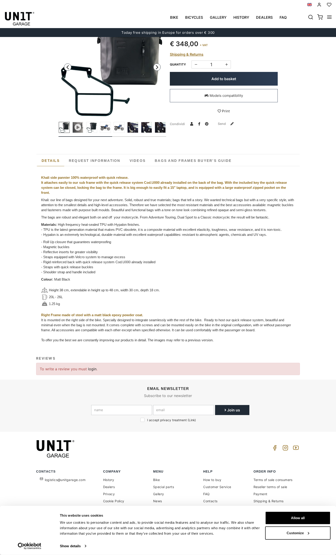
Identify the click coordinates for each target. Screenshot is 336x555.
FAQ (206, 494)
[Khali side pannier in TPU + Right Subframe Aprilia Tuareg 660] (112, 63)
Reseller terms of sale (270, 487)
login (92, 369)
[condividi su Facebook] (199, 123)
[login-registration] (319, 4)
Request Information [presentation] (94, 161)
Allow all (298, 518)
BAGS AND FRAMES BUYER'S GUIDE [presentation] (193, 161)
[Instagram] (284, 449)
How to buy (212, 480)
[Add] (196, 64)
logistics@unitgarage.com (65, 480)
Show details (70, 546)
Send (222, 124)
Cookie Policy (113, 501)
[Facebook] (274, 449)
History (241, 17)
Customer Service (217, 487)
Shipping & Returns (186, 54)
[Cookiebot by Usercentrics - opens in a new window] (30, 546)
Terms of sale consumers (273, 480)
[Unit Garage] (56, 449)
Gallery (218, 17)
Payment (260, 494)
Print (225, 111)
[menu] (329, 17)
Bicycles (194, 17)
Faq (283, 17)
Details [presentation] (51, 161)
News (157, 501)
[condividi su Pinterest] (206, 123)
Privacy (109, 494)
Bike (174, 17)
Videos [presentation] (138, 161)
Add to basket (223, 78)
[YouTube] (295, 449)
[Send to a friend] (191, 123)
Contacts (210, 501)
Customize (295, 533)
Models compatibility (226, 95)
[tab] (50, 160)
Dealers (264, 17)
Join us (233, 410)
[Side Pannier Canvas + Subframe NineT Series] (133, 127)
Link (192, 420)
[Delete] (226, 64)
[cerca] (310, 17)
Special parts (163, 487)
